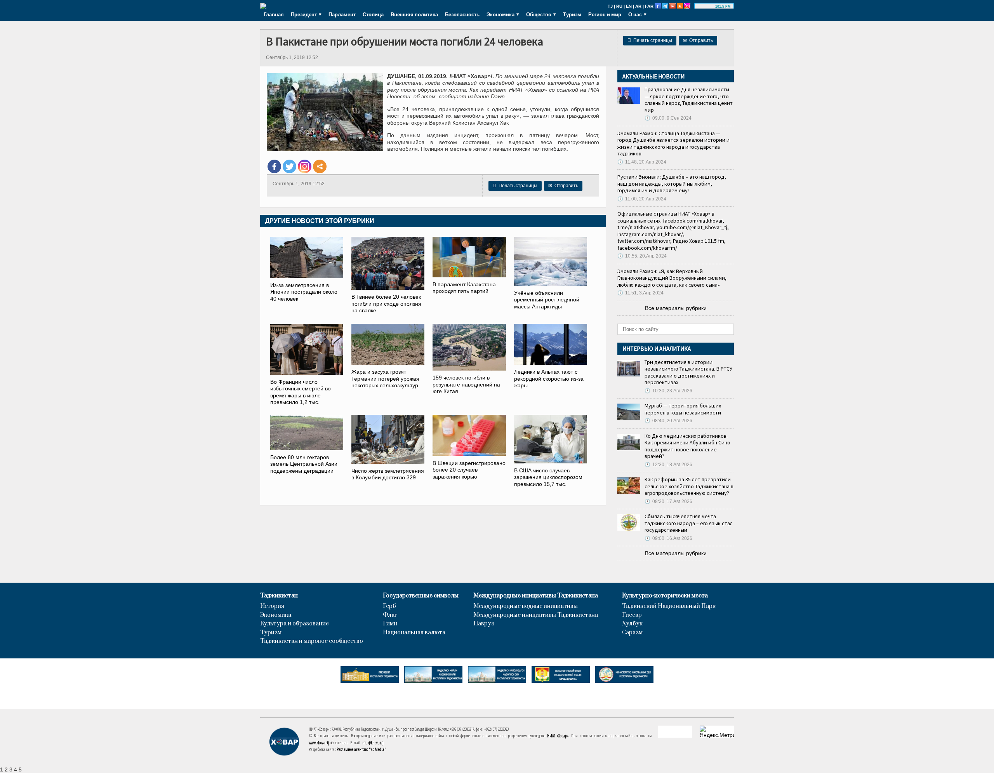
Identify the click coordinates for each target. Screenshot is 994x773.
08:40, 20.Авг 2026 (668, 420)
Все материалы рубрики (676, 308)
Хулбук (632, 623)
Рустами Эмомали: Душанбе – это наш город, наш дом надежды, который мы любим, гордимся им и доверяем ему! (671, 183)
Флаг (390, 615)
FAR (649, 6)
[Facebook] (274, 166)
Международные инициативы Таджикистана (535, 595)
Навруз (483, 623)
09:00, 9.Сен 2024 (668, 118)
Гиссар (632, 615)
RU (619, 6)
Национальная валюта (414, 632)
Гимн (390, 623)
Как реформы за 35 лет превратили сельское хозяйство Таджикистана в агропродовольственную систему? (689, 486)
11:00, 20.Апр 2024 (641, 199)
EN (629, 6)
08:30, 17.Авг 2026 (668, 501)
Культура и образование (294, 623)
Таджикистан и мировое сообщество (311, 641)
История (272, 606)
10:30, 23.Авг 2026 (668, 390)
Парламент (342, 14)
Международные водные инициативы (525, 606)
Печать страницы (649, 40)
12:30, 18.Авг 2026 (668, 464)
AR (638, 6)
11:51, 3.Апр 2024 (640, 293)
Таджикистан (279, 595)
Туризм (572, 14)
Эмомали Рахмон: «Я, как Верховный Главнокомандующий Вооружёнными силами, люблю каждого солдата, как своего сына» (671, 278)
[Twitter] (289, 166)
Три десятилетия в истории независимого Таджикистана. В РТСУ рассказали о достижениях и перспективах (688, 372)
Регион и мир (604, 14)
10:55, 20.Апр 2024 (642, 256)
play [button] (706, 6)
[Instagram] (304, 166)
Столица (373, 14)
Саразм (632, 632)
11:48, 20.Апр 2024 (641, 162)
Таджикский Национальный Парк (669, 606)
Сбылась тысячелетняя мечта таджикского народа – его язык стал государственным (689, 523)
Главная (274, 14)
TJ (610, 6)
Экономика (275, 615)
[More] (320, 166)
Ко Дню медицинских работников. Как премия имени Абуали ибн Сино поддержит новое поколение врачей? (687, 446)
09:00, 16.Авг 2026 (668, 538)
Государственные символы (421, 595)
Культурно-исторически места (665, 595)
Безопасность (462, 14)
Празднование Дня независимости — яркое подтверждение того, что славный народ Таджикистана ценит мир (689, 99)
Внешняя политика (414, 14)
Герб (389, 606)
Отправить (698, 40)
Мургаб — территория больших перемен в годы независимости (683, 409)
